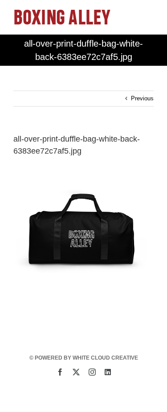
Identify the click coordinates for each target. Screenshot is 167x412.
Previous (142, 98)
